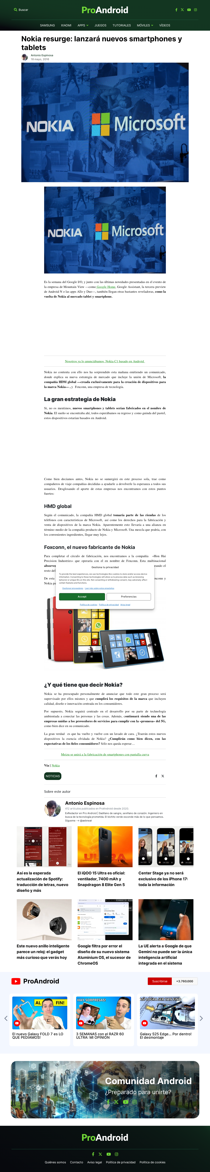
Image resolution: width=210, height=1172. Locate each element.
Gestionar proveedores (72, 588)
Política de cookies (88, 604)
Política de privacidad (109, 604)
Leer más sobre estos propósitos (99, 588)
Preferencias (128, 596)
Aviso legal (125, 604)
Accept (82, 596)
